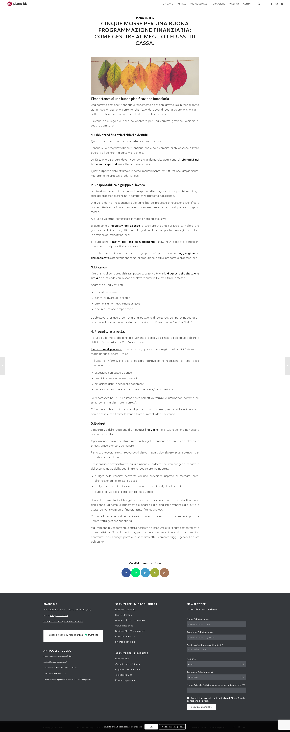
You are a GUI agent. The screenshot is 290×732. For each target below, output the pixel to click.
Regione (191, 659)
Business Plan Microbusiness (130, 620)
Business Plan (122, 658)
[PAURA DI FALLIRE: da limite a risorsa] (287, 366)
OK (151, 726)
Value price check (124, 625)
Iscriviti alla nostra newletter (202, 609)
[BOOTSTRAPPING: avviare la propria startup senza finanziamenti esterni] (2, 366)
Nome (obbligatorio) (198, 619)
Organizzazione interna (127, 664)
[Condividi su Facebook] (126, 572)
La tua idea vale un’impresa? (55, 662)
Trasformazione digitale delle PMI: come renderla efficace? (67, 679)
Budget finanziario (146, 429)
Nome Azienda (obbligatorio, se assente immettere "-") (216, 685)
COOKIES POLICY (73, 621)
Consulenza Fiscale (125, 636)
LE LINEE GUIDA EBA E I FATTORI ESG (60, 667)
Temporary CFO (123, 674)
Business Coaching (125, 609)
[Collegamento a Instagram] (276, 3)
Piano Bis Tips (145, 17)
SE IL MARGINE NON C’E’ (54, 673)
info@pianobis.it (59, 615)
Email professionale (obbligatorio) (205, 645)
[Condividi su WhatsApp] (135, 572)
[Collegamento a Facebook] (271, 3)
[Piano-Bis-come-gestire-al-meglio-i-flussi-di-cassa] (145, 76)
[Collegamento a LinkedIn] (281, 3)
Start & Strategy (123, 615)
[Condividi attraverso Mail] (154, 572)
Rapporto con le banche (128, 669)
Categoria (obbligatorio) (200, 672)
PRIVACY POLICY (52, 621)
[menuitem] (167, 4)
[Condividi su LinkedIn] (145, 572)
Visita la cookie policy (172, 726)
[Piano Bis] (18, 4)
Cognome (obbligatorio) (200, 632)
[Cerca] (258, 4)
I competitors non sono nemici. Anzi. (58, 656)
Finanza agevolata (125, 641)
